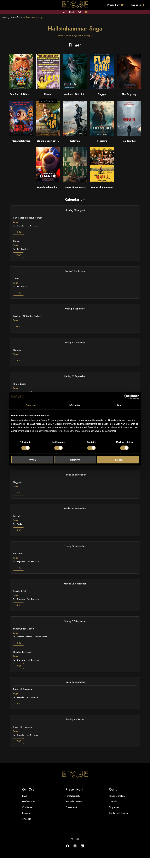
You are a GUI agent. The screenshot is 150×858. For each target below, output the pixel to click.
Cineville (113, 801)
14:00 (18, 231)
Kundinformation (117, 796)
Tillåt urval (75, 459)
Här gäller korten (73, 801)
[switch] (58, 448)
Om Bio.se (27, 807)
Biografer (15, 17)
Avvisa (32, 459)
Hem (4, 17)
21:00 (18, 326)
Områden (26, 818)
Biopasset (114, 807)
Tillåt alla (117, 459)
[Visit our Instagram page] (75, 848)
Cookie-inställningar (118, 813)
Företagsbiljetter (73, 796)
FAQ (24, 796)
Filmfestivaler (28, 801)
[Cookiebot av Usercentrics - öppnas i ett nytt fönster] (126, 397)
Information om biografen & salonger (75, 35)
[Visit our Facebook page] (67, 848)
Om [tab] (119, 405)
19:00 (18, 292)
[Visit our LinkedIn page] (82, 848)
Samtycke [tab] (31, 405)
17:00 (18, 255)
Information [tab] (75, 405)
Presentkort (71, 807)
